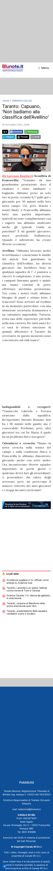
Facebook (17, 132)
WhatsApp (32, 132)
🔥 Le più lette (10, 573)
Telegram (10, 137)
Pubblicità (26, 782)
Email (37, 137)
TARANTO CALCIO (22, 100)
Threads (24, 137)
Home (6, 100)
